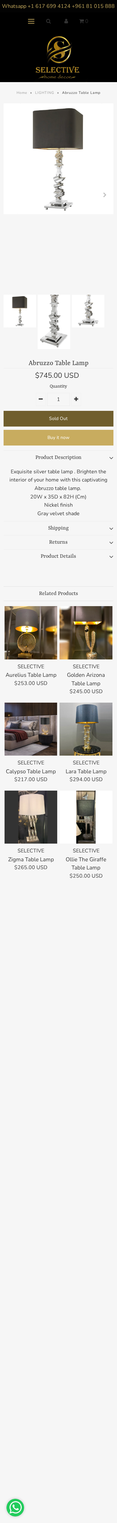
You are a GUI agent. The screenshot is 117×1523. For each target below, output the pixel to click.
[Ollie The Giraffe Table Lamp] (85, 817)
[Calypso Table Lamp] (31, 729)
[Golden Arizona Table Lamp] (85, 632)
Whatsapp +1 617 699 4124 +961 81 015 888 (58, 6)
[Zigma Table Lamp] (31, 817)
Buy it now (58, 437)
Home (22, 92)
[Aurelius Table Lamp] (31, 632)
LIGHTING (44, 92)
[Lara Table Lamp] (85, 729)
